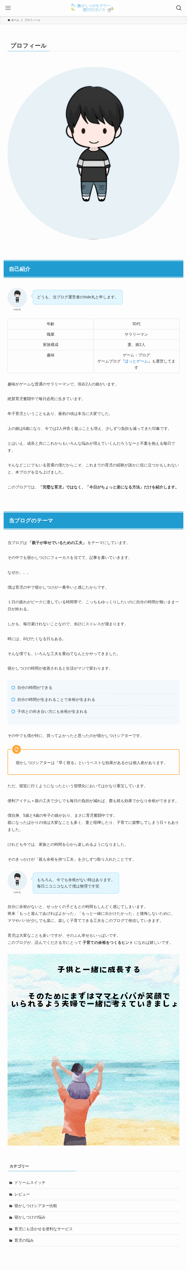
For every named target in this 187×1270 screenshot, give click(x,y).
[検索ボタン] (179, 8)
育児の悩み (24, 1240)
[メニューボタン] (8, 8)
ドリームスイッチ (30, 1182)
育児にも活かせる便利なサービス (43, 1229)
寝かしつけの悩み (30, 1217)
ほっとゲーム (136, 361)
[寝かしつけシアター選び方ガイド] (93, 8)
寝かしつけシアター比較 (35, 1206)
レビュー (22, 1194)
